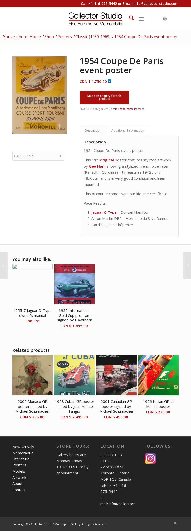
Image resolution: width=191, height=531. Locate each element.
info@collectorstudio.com (156, 3)
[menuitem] (129, 18)
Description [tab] (93, 130)
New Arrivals (23, 446)
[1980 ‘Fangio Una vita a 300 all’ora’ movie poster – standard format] (4, 265)
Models (18, 471)
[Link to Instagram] (165, 18)
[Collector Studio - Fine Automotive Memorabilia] (95, 18)
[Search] (129, 18)
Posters (139, 109)
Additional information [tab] (127, 130)
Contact (19, 489)
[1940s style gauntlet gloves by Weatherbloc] (187, 265)
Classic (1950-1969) (121, 109)
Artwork (19, 477)
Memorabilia (22, 452)
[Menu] (141, 18)
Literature (21, 458)
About (17, 483)
